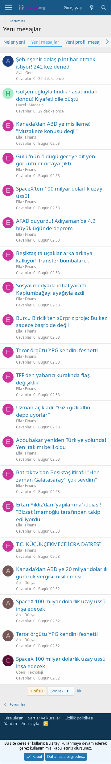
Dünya (29, 582)
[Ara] (104, 7)
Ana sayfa (30, 723)
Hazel (21, 105)
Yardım (10, 723)
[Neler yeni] (91, 7)
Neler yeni (14, 42)
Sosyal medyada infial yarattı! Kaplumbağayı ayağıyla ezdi (52, 289)
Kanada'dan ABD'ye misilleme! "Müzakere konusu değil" (53, 127)
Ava (19, 72)
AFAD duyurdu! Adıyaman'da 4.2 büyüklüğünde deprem (56, 224)
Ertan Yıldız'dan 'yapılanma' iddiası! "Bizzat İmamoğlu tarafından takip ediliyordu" (58, 512)
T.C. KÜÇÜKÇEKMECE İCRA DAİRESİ (58, 544)
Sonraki (58, 691)
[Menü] (8, 7)
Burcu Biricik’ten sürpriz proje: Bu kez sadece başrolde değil (61, 321)
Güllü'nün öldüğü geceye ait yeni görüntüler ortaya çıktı (56, 160)
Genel (30, 72)
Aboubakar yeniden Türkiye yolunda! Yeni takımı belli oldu (61, 443)
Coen (20, 672)
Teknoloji (35, 672)
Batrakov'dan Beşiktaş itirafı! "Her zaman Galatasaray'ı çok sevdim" (57, 476)
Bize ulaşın (13, 718)
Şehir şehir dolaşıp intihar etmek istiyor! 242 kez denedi (55, 63)
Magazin (36, 105)
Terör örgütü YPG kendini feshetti (57, 350)
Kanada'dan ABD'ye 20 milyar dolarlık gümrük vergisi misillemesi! (62, 572)
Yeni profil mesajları (86, 42)
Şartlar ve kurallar (44, 718)
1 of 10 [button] (37, 691)
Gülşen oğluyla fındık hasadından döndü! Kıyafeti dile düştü (57, 95)
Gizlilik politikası (78, 718)
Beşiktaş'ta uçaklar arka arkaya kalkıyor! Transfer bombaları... (54, 257)
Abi (19, 582)
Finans (30, 137)
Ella (19, 137)
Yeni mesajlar (45, 42)
